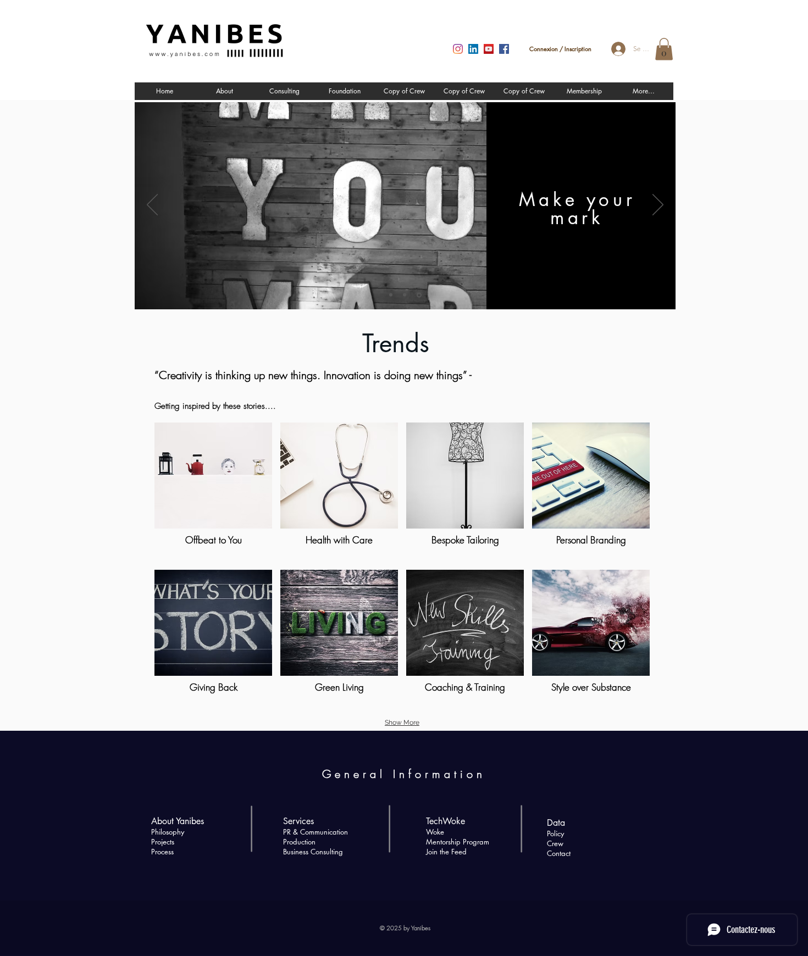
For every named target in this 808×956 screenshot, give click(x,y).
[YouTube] (489, 49)
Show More (402, 722)
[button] (664, 49)
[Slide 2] (406, 295)
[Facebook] (504, 49)
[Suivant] (657, 205)
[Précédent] (152, 205)
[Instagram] (458, 49)
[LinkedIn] (473, 49)
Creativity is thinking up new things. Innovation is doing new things (311, 375)
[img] (465, 639)
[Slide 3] (420, 295)
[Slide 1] (391, 294)
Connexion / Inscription (560, 49)
